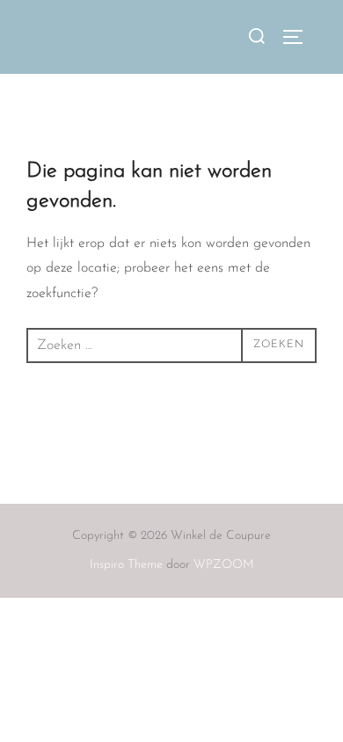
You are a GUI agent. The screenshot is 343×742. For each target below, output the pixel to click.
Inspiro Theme (126, 564)
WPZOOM (223, 564)
